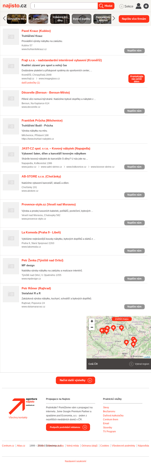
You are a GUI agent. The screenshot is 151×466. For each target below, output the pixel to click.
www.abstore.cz (30, 190)
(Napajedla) (56, 148)
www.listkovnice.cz (76, 166)
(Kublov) (36, 30)
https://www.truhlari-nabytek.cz (38, 138)
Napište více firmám (134, 18)
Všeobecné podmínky (123, 445)
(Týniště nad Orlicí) (42, 260)
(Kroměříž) (62, 60)
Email (106, 423)
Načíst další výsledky (72, 380)
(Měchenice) (42, 120)
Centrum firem (110, 419)
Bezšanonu (109, 411)
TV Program (109, 431)
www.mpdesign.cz (31, 278)
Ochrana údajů (90, 445)
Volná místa (72, 445)
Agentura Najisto (23, 406)
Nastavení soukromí (75, 461)
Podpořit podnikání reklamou (65, 427)
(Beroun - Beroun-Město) (46, 92)
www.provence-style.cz (34, 218)
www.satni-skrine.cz (51, 166)
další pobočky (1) (31, 82)
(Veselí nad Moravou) (49, 204)
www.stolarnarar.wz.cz (33, 306)
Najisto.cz (16, 6)
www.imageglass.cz (49, 78)
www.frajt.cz (28, 78)
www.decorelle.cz (31, 107)
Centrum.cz (8, 445)
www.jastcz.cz (29, 166)
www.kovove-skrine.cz (102, 166)
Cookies (104, 445)
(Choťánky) (41, 176)
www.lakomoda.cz (31, 246)
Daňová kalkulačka (113, 415)
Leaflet (147, 356)
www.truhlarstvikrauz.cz (34, 49)
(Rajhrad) (36, 288)
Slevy (106, 407)
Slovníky (107, 427)
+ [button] (92, 321)
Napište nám (134, 50)
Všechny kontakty (18, 417)
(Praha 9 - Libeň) (41, 232)
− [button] (92, 327)
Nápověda (143, 445)
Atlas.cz (21, 445)
